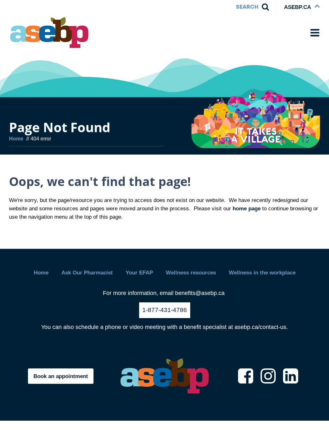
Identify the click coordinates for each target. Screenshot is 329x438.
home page (247, 208)
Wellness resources (191, 272)
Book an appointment (60, 376)
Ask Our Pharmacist (87, 272)
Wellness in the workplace (262, 272)
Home (41, 272)
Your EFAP (139, 272)
